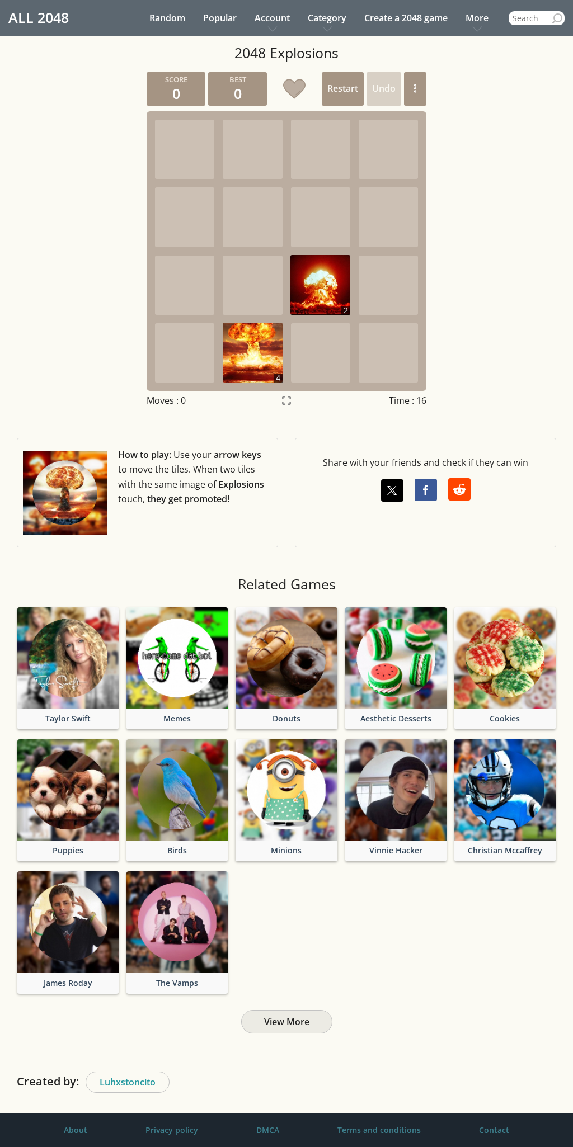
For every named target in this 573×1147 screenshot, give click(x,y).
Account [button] (272, 18)
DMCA (267, 1130)
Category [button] (327, 18)
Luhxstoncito (128, 1082)
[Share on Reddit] (459, 489)
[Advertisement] (61, 240)
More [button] (477, 18)
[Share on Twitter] (392, 490)
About (75, 1130)
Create (406, 18)
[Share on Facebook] (426, 490)
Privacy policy (171, 1130)
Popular (220, 18)
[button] (415, 89)
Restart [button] (342, 88)
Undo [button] (384, 88)
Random (167, 18)
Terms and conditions (379, 1130)
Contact (494, 1130)
